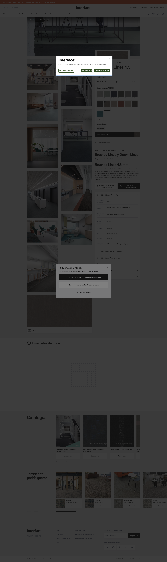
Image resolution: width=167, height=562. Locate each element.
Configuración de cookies (66, 70)
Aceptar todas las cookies (102, 70)
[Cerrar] (110, 58)
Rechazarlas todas (87, 70)
